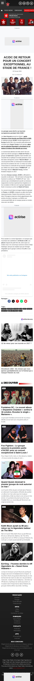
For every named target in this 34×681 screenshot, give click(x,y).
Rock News (8, 10)
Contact (17, 597)
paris (24, 308)
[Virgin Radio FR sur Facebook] (12, 654)
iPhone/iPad (17, 636)
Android (17, 638)
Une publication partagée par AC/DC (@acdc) (17, 293)
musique (16, 308)
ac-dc (20, 310)
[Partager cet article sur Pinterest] (17, 302)
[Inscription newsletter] (24, 3)
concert (4, 308)
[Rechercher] (27, 3)
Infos (17, 609)
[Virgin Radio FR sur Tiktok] (21, 654)
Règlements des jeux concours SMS (17, 646)
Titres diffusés (17, 601)
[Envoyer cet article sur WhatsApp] (21, 302)
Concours (17, 623)
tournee (29, 308)
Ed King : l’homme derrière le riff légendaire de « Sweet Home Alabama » (16, 566)
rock (21, 308)
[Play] (2, 21)
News (17, 611)
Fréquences (17, 603)
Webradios (17, 630)
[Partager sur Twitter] (13, 302)
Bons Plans (17, 619)
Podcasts (17, 628)
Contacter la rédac (17, 613)
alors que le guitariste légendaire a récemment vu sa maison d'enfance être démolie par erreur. (16, 146)
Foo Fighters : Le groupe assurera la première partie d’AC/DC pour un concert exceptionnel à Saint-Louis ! (14, 449)
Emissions (18, 10)
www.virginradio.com (19, 668)
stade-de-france (13, 310)
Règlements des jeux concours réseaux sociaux (17, 644)
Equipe (17, 599)
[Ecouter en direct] (20, 3)
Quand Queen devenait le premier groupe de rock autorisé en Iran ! (16, 484)
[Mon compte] (31, 3)
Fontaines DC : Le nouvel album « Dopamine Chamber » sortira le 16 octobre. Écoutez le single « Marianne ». (16, 410)
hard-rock (4, 310)
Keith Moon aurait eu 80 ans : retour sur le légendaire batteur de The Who (16, 528)
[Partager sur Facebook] (9, 302)
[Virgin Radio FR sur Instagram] (17, 654)
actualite (9, 308)
